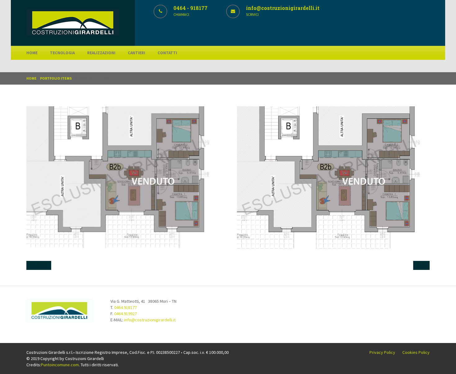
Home (32, 52)
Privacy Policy (382, 352)
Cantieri (136, 52)
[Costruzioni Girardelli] (72, 34)
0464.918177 (125, 307)
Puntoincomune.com (60, 364)
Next (421, 265)
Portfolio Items (56, 78)
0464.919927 (125, 313)
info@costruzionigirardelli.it (150, 320)
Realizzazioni (101, 52)
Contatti (167, 52)
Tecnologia (62, 52)
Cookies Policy (416, 352)
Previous (38, 265)
